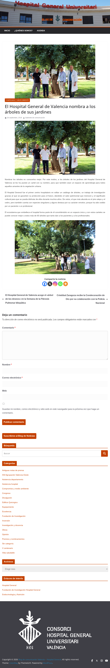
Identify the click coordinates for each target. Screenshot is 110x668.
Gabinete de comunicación (35, 118)
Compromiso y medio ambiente (17, 100)
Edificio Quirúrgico (10, 502)
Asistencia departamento (12, 479)
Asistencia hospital (10, 484)
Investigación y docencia (12, 525)
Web (4, 391)
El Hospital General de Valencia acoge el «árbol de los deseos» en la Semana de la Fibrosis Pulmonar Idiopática (29, 299)
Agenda (41, 30)
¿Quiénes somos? (23, 30)
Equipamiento (8, 507)
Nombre (7, 364)
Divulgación (7, 498)
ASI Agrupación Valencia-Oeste (15, 475)
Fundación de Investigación (13, 516)
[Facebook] (44, 283)
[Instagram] (55, 283)
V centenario (7, 548)
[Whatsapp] (60, 283)
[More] (65, 283)
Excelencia (6, 511)
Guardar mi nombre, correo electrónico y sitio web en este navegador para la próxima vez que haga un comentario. (50, 411)
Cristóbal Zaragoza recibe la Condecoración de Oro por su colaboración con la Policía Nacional (81, 299)
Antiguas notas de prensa (13, 470)
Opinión (5, 534)
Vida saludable (8, 553)
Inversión (6, 521)
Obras (4, 530)
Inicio (7, 30)
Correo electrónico (12, 378)
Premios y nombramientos (13, 539)
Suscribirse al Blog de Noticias (19, 436)
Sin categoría (7, 543)
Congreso (6, 493)
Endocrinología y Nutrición (13, 594)
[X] (49, 283)
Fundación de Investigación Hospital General (21, 590)
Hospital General (9, 585)
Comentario (8, 328)
